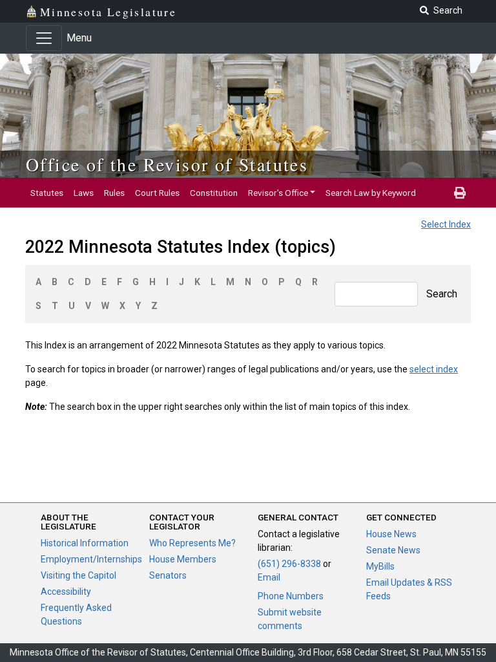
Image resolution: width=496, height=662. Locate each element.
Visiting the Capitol (78, 575)
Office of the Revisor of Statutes (167, 164)
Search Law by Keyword (371, 192)
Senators (168, 575)
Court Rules (157, 192)
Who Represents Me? (192, 543)
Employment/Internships (91, 559)
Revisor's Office (278, 192)
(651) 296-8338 (289, 564)
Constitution (214, 192)
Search (441, 294)
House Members (182, 559)
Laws (84, 192)
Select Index (446, 224)
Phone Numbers (291, 596)
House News (391, 534)
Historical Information (85, 543)
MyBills (380, 566)
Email (269, 577)
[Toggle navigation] (44, 38)
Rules (114, 192)
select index (433, 369)
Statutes (46, 192)
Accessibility (66, 591)
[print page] (460, 192)
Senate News (393, 550)
